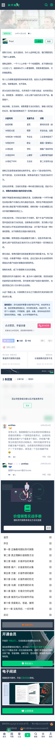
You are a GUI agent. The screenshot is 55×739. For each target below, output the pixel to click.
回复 (49, 457)
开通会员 (9, 634)
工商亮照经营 (12, 728)
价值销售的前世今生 (43, 358)
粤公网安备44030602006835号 (35, 728)
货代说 (26, 724)
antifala (11, 425)
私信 (49, 41)
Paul (10, 464)
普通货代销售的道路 (11, 358)
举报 (44, 457)
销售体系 (7, 33)
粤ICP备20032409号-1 (41, 724)
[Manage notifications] (8, 730)
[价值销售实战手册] (27, 508)
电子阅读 (9, 671)
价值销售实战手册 (27, 516)
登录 (27, 406)
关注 (39, 41)
